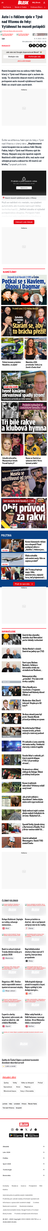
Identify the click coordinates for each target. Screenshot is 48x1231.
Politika (5, 551)
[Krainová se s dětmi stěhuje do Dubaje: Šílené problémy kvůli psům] (11, 773)
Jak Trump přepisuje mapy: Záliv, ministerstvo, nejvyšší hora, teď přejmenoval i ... (34, 573)
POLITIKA (6, 535)
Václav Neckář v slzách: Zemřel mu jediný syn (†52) (33, 650)
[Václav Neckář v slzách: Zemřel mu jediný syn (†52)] (11, 653)
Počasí (40, 1083)
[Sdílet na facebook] (30, 45)
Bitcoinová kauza (10, 1091)
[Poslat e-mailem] (44, 45)
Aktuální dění (9, 1077)
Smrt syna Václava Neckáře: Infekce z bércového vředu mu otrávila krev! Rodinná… (32, 666)
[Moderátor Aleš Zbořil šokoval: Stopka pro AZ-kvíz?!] (11, 704)
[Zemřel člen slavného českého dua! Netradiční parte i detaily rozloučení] (11, 639)
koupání (19, 1108)
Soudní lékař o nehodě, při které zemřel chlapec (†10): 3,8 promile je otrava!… (33, 759)
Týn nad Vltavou (8, 1108)
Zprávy (6, 1083)
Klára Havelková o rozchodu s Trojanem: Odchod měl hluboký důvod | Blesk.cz (33, 690)
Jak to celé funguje (24, 61)
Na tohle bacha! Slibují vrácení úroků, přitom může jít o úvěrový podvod (33, 730)
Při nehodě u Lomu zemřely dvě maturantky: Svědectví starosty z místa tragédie (33, 744)
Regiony (27, 1087)
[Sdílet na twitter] (34, 45)
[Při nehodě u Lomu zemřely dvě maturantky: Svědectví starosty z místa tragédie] (11, 746)
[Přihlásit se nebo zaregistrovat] (44, 2)
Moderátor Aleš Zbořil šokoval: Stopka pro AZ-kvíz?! (32, 703)
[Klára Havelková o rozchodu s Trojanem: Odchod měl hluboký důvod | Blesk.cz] (11, 691)
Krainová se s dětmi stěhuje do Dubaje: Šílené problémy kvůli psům (32, 772)
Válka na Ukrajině (27, 1083)
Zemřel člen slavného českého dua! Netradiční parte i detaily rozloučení (32, 637)
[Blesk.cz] (23, 2)
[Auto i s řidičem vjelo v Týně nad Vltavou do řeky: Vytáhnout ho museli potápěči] (11, 31)
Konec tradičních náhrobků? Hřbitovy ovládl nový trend (33, 785)
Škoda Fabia (32, 1104)
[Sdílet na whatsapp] (41, 45)
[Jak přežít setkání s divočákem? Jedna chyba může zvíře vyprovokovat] (11, 801)
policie (5, 1104)
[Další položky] (45, 7)
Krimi (18, 1087)
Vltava (24, 1104)
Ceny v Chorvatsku (27, 1091)
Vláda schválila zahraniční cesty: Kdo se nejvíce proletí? (35, 558)
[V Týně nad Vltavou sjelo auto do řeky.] (8, 34)
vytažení (17, 1104)
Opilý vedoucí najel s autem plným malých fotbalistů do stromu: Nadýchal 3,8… (33, 813)
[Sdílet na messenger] (37, 45)
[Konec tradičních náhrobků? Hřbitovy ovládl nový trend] (11, 787)
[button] (16, 1135)
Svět (3, 578)
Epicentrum (8, 1087)
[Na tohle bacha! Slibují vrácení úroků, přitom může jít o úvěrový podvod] (11, 732)
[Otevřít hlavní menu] (2, 2)
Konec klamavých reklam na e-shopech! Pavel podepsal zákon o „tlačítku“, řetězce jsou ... (35, 545)
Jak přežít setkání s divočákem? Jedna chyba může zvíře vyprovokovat (32, 799)
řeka (10, 1104)
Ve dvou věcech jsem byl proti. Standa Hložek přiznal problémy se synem (33, 717)
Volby (15, 1083)
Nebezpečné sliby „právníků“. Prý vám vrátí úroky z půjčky (32, 679)
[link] (12, 1129)
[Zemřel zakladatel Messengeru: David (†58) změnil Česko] (11, 842)
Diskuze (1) (6, 45)
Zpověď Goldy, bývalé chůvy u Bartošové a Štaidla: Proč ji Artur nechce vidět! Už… (33, 827)
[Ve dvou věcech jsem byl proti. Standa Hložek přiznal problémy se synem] (11, 718)
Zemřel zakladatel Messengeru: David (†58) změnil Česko (32, 840)
